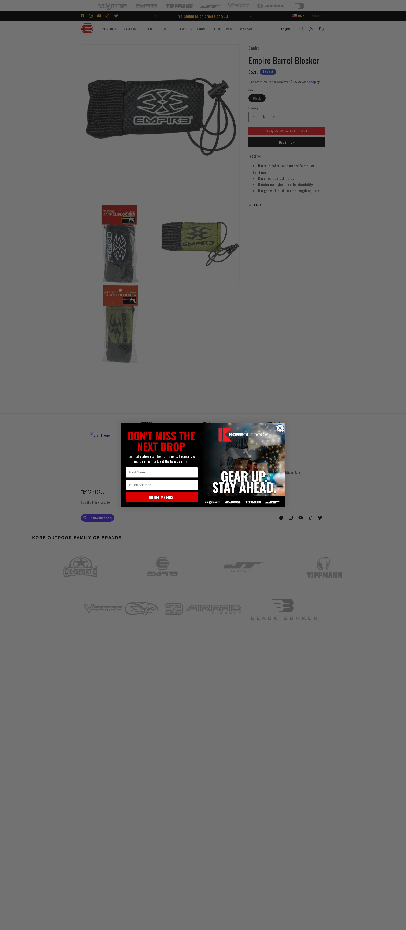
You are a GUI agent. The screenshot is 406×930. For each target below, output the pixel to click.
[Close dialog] (280, 428)
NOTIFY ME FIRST (162, 497)
